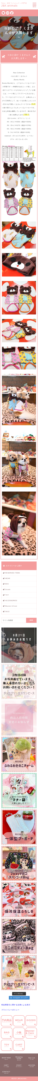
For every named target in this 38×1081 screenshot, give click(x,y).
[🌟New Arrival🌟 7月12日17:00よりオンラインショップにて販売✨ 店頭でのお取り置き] (19, 863)
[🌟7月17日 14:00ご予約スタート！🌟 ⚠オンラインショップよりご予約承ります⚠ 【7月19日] (19, 754)
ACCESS (31, 1065)
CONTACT (6, 1072)
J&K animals (9, 5)
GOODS (31, 1021)
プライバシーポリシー (10, 1010)
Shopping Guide (19, 1058)
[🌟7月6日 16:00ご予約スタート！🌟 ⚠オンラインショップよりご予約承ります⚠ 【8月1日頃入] (19, 972)
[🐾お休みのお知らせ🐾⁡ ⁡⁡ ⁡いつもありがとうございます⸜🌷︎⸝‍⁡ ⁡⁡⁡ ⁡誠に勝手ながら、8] (19, 645)
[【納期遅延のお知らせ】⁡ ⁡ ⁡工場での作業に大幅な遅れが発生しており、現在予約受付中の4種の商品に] (19, 718)
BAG (7, 584)
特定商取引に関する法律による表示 (15, 1005)
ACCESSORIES (11, 600)
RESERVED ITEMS (12, 573)
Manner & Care (11, 606)
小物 (18, 1033)
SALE (7, 611)
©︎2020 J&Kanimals (19, 1079)
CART (19, 1045)
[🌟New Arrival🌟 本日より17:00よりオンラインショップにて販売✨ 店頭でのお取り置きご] (19, 899)
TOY (7, 595)
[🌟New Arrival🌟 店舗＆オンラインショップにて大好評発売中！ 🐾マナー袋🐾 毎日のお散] (19, 790)
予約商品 (7, 1021)
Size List (31, 1058)
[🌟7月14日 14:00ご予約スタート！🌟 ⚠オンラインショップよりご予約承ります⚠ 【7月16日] (19, 827)
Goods (7, 589)
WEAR (7, 578)
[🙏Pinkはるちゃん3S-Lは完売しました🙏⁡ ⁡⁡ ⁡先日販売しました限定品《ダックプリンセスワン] (19, 681)
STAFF (19, 1065)
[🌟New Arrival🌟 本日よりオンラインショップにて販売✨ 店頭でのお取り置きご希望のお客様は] (19, 936)
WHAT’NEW (6, 1058)
